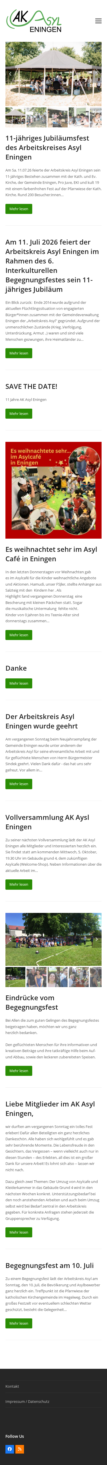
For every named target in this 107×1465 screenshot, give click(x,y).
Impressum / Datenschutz (27, 1401)
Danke (16, 668)
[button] (98, 21)
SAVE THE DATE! (31, 386)
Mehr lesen (18, 208)
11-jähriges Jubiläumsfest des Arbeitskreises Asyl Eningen (47, 147)
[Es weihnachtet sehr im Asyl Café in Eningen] (53, 489)
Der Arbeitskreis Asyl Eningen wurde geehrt (41, 721)
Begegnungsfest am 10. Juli (49, 1265)
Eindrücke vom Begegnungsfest (31, 1002)
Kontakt (12, 1386)
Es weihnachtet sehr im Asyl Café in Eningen (51, 553)
